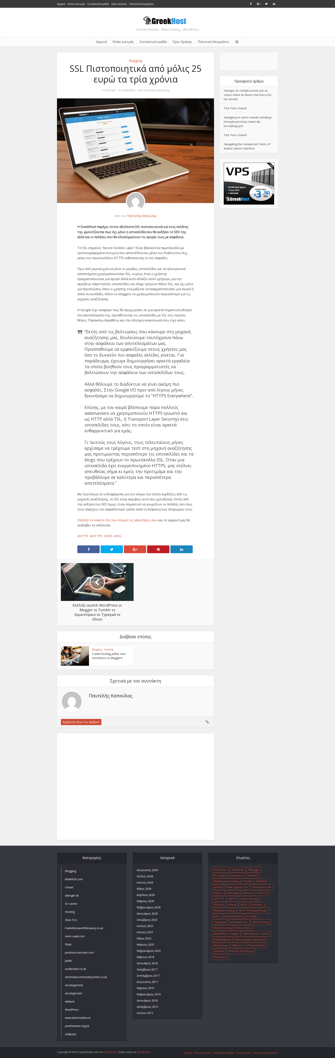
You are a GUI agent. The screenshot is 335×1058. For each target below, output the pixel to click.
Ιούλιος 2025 (145, 926)
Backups (238, 869)
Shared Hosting (225, 910)
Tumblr (252, 916)
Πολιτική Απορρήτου (141, 4)
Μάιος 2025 (144, 938)
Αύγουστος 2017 (147, 982)
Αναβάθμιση (223, 939)
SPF (243, 910)
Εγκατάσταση (257, 945)
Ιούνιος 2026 (145, 882)
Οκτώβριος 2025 (147, 920)
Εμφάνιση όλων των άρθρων (81, 722)
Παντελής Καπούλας (156, 90)
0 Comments (127, 90)
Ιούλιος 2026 (145, 876)
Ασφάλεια (222, 945)
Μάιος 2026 (144, 888)
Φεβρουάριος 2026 (149, 907)
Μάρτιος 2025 (145, 944)
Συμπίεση (222, 957)
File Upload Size (238, 887)
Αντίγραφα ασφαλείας (251, 939)
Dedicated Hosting (227, 881)
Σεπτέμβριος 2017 (148, 975)
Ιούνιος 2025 (145, 932)
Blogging (135, 61)
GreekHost (110, 1052)
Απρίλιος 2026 (146, 895)
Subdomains (234, 916)
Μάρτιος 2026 (145, 901)
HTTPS (97, 536)
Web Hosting (224, 928)
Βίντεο (238, 945)
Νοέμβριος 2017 (147, 969)
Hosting (108, 649)
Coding (220, 875)
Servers (258, 904)
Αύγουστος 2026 (147, 870)
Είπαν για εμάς (76, 4)
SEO (109, 536)
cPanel (253, 875)
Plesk (233, 904)
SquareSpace (260, 910)
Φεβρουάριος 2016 (149, 994)
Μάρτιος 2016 (145, 988)
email (219, 887)
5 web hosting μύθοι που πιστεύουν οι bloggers (109, 656)
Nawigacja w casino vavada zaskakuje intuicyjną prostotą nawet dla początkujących (248, 121)
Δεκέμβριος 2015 (147, 1007)
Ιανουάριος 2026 (147, 913)
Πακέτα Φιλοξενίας (242, 951)
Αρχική (61, 4)
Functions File (262, 887)
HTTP (84, 536)
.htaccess (221, 869)
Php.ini (220, 904)
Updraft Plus (240, 922)
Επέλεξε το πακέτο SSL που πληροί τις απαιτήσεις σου (117, 520)
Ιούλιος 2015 (145, 1013)
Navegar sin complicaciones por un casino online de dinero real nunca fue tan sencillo (247, 95)
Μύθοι (220, 951)
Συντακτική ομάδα (98, 4)
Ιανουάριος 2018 (147, 963)
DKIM (248, 881)
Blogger (255, 869)
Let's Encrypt (250, 899)
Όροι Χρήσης (119, 4)
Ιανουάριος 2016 (147, 1000)
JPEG (233, 899)
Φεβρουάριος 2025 (149, 951)
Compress (236, 875)
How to (249, 893)
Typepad (221, 922)
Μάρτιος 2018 (145, 957)
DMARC (263, 881)
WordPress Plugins (227, 934)
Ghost (219, 893)
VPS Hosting (261, 922)
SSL (119, 536)
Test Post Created (235, 108)
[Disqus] (135, 785)
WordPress (244, 928)
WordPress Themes (257, 934)
